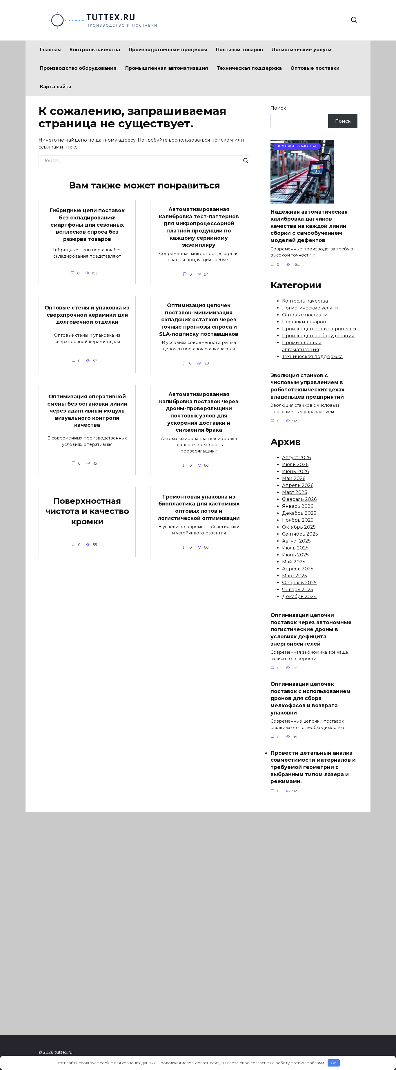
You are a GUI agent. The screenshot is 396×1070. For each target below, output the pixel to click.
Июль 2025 (295, 548)
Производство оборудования (78, 68)
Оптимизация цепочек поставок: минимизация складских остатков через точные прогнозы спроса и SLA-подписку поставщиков (198, 319)
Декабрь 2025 (299, 513)
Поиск (278, 108)
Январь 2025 (297, 589)
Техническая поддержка (249, 68)
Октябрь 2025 (299, 527)
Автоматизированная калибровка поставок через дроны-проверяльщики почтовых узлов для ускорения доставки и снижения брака (198, 412)
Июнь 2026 (295, 471)
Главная (50, 49)
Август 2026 (296, 457)
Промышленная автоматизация (166, 68)
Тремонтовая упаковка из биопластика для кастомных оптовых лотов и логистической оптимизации (199, 507)
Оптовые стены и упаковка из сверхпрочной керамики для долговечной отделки (87, 315)
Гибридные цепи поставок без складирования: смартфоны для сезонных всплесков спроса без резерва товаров (87, 224)
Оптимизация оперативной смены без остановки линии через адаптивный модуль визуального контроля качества (87, 410)
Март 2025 (294, 575)
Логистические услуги (301, 49)
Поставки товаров (239, 49)
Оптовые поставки (314, 68)
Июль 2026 (295, 464)
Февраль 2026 (299, 499)
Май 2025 (293, 562)
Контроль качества (95, 49)
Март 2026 (294, 492)
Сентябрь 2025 (300, 534)
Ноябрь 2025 (297, 520)
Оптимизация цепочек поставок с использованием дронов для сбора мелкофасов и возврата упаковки (310, 698)
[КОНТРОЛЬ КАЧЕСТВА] (302, 200)
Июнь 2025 (295, 555)
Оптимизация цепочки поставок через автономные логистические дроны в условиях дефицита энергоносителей (311, 629)
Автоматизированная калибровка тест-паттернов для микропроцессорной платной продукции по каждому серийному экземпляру (199, 227)
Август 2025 (296, 541)
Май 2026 (293, 478)
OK (334, 1062)
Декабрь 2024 (299, 596)
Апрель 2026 (297, 485)
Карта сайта (55, 86)
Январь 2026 (297, 506)
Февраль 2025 (299, 582)
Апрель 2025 (297, 568)
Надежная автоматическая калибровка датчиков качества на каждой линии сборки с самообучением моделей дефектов (309, 225)
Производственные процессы (168, 49)
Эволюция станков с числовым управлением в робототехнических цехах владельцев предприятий (307, 386)
